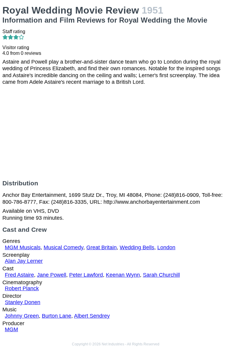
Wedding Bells (137, 247)
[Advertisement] (115, 132)
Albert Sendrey (92, 316)
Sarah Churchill (161, 275)
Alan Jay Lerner (24, 261)
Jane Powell (51, 275)
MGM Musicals (23, 247)
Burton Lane (56, 316)
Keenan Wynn (123, 275)
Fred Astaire (19, 275)
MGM (11, 329)
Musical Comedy (63, 247)
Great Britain (101, 247)
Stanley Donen (22, 302)
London (166, 247)
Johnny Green (22, 316)
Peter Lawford (86, 275)
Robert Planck (22, 288)
